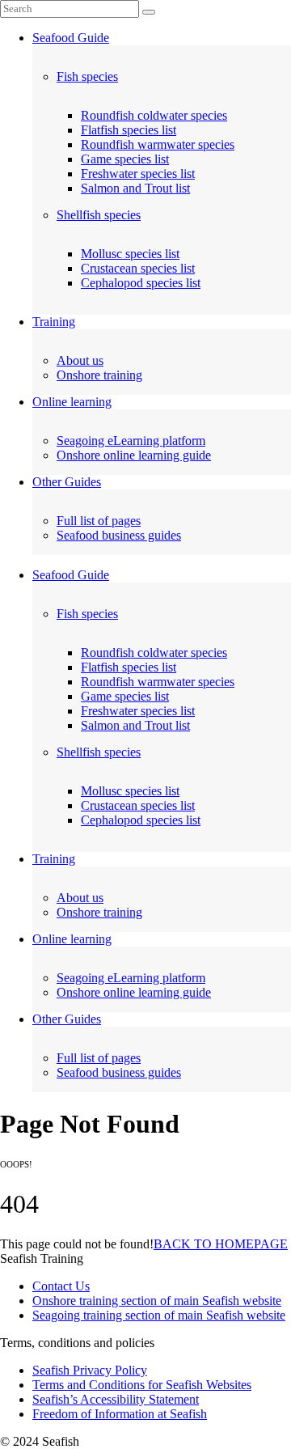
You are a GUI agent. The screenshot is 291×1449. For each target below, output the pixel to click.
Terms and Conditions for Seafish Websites (141, 1385)
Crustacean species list (138, 268)
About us (80, 360)
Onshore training (99, 375)
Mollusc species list (130, 254)
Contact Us (61, 1286)
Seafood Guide (70, 37)
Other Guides (66, 482)
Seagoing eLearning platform (131, 440)
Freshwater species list (138, 173)
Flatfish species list (128, 130)
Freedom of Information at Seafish (119, 1414)
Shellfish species (99, 215)
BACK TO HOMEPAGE (221, 1244)
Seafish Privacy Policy (89, 1370)
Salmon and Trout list (135, 188)
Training (53, 321)
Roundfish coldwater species (154, 115)
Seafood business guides (119, 535)
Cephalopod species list (140, 283)
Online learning (72, 402)
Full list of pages (99, 520)
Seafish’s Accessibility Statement (115, 1399)
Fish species (87, 76)
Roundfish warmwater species (157, 144)
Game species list (125, 159)
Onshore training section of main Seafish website (156, 1300)
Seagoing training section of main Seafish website (158, 1315)
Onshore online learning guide (134, 455)
